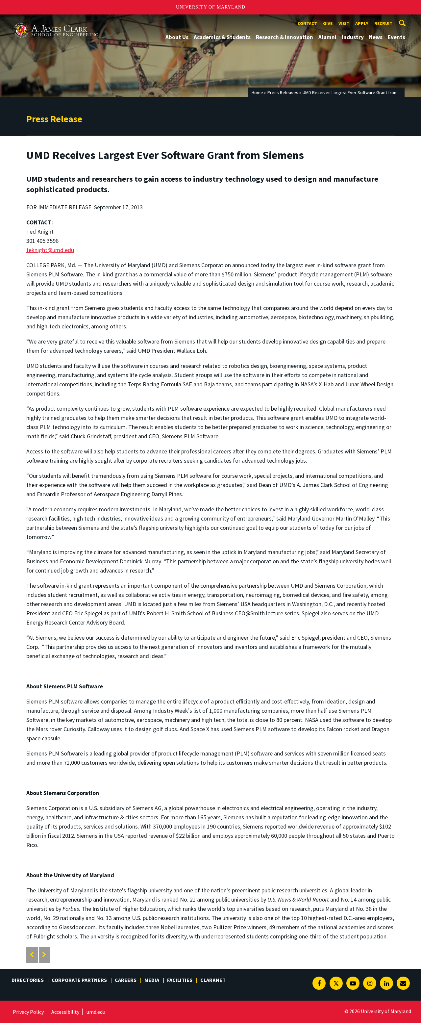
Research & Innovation (284, 37)
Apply (361, 23)
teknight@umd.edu (50, 250)
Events (396, 37)
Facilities (179, 980)
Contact (307, 23)
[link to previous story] (32, 955)
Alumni (327, 37)
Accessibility (65, 1012)
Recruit (383, 23)
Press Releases (282, 92)
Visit (343, 23)
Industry (353, 37)
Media (151, 980)
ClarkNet (213, 980)
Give (328, 23)
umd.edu (96, 1012)
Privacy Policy (28, 1012)
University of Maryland (210, 7)
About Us (176, 37)
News (376, 37)
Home (257, 92)
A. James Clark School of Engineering (56, 20)
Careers (125, 980)
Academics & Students (222, 37)
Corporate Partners (79, 980)
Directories (28, 980)
